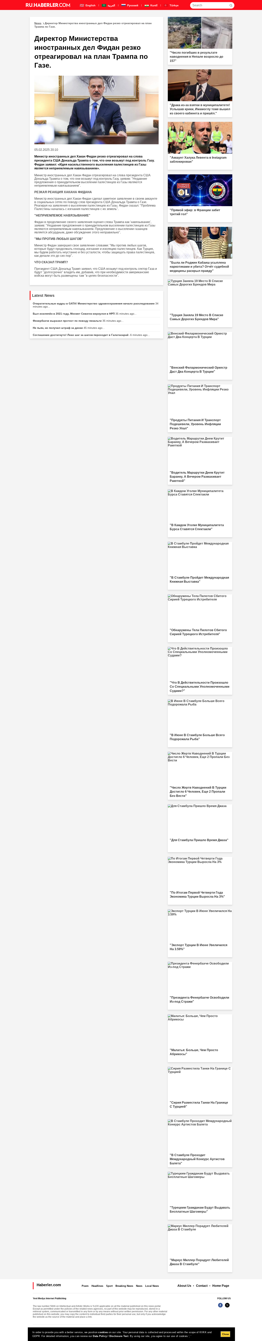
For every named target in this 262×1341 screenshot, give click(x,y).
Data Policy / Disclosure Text (110, 1336)
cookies (103, 1332)
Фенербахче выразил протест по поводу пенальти (78, 320)
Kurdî (153, 5)
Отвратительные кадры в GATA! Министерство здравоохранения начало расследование (95, 305)
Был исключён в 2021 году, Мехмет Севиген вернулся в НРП (85, 313)
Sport (109, 1285)
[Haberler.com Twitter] (227, 1307)
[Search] (230, 5)
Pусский (132, 5)
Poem (85, 1285)
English (90, 5)
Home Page (220, 1285)
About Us (184, 1285)
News (139, 1285)
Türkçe (174, 5)
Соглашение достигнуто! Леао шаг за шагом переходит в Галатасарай (91, 334)
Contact (202, 1285)
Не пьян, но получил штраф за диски (69, 327)
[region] (131, 1334)
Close (225, 1334)
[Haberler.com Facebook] (220, 1307)
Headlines (97, 1285)
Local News (152, 1285)
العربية (111, 5)
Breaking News (124, 1285)
